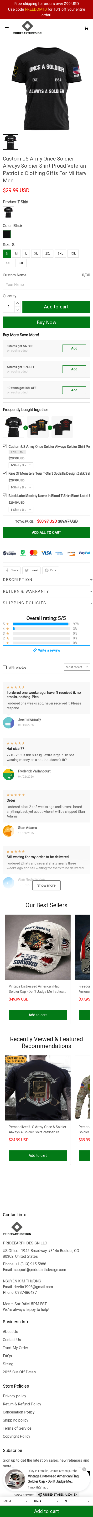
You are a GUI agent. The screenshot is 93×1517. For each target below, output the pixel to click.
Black (17, 225)
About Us (10, 1331)
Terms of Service (17, 1428)
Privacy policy (14, 1396)
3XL (60, 253)
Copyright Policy (16, 1436)
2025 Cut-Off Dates (19, 1372)
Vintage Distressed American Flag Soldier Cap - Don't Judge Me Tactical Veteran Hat (36, 989)
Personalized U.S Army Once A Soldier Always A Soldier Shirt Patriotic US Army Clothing (37, 1130)
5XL (8, 263)
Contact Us (12, 1339)
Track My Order (15, 1348)
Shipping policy (15, 1420)
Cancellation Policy (19, 1412)
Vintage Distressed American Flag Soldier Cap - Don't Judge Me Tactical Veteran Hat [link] (53, 1481)
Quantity (9, 296)
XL (36, 253)
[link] (15, 1479)
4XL (73, 253)
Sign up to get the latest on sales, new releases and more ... (46, 1463)
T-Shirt (23, 202)
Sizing (8, 1364)
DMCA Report (24, 1495)
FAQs (7, 1356)
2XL (47, 253)
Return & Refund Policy (22, 1404)
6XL (21, 263)
